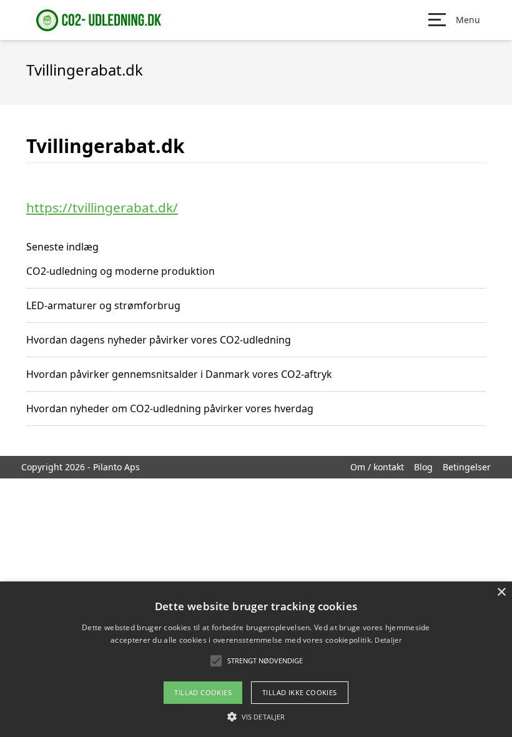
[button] (256, 716)
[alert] (256, 659)
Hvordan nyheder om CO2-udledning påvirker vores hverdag (169, 408)
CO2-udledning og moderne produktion (120, 271)
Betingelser (467, 467)
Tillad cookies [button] (203, 692)
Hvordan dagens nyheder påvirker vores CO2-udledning (158, 340)
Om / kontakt (377, 467)
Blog (423, 467)
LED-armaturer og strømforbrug (103, 305)
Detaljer (388, 640)
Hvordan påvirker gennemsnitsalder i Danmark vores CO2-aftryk (179, 374)
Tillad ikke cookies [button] (299, 692)
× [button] (501, 592)
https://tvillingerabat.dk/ (102, 207)
